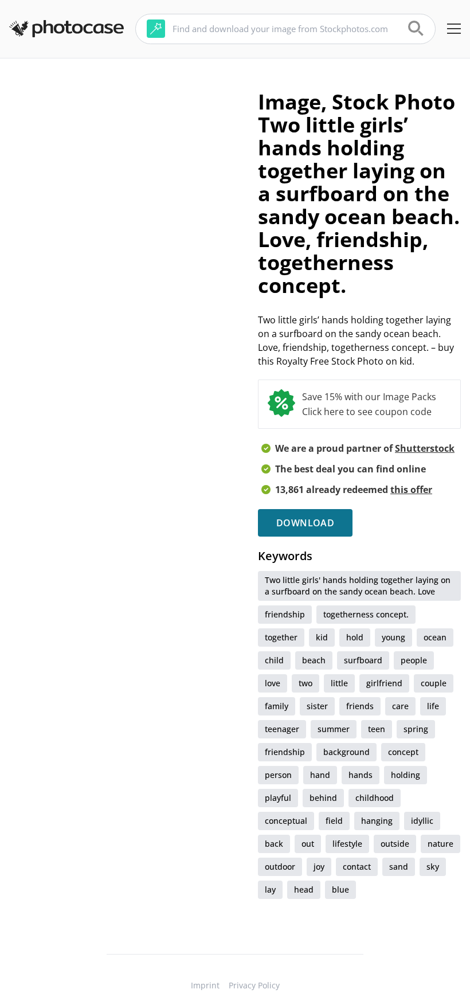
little (339, 683)
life (433, 706)
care (400, 706)
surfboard (363, 660)
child (274, 660)
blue (340, 889)
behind (323, 797)
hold (354, 637)
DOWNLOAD (305, 523)
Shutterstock (425, 448)
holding (405, 774)
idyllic (422, 820)
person (278, 774)
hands (360, 774)
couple (433, 683)
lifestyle (347, 843)
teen (376, 729)
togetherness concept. (366, 614)
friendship (285, 614)
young (393, 637)
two (305, 683)
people (414, 660)
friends (360, 706)
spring (416, 729)
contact (357, 866)
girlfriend (384, 683)
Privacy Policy (254, 985)
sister (317, 706)
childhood (374, 797)
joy (319, 866)
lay (270, 889)
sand (398, 866)
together (281, 637)
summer (334, 729)
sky (432, 866)
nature (440, 843)
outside (395, 843)
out (307, 843)
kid (322, 637)
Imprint (205, 985)
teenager (282, 729)
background (346, 751)
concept (403, 751)
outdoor (280, 866)
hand (320, 774)
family (276, 706)
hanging (377, 820)
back (274, 843)
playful (278, 797)
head (304, 889)
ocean (435, 637)
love (272, 683)
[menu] (454, 29)
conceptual (286, 820)
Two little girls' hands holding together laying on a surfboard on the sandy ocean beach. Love (358, 585)
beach (314, 660)
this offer (411, 489)
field (334, 820)
